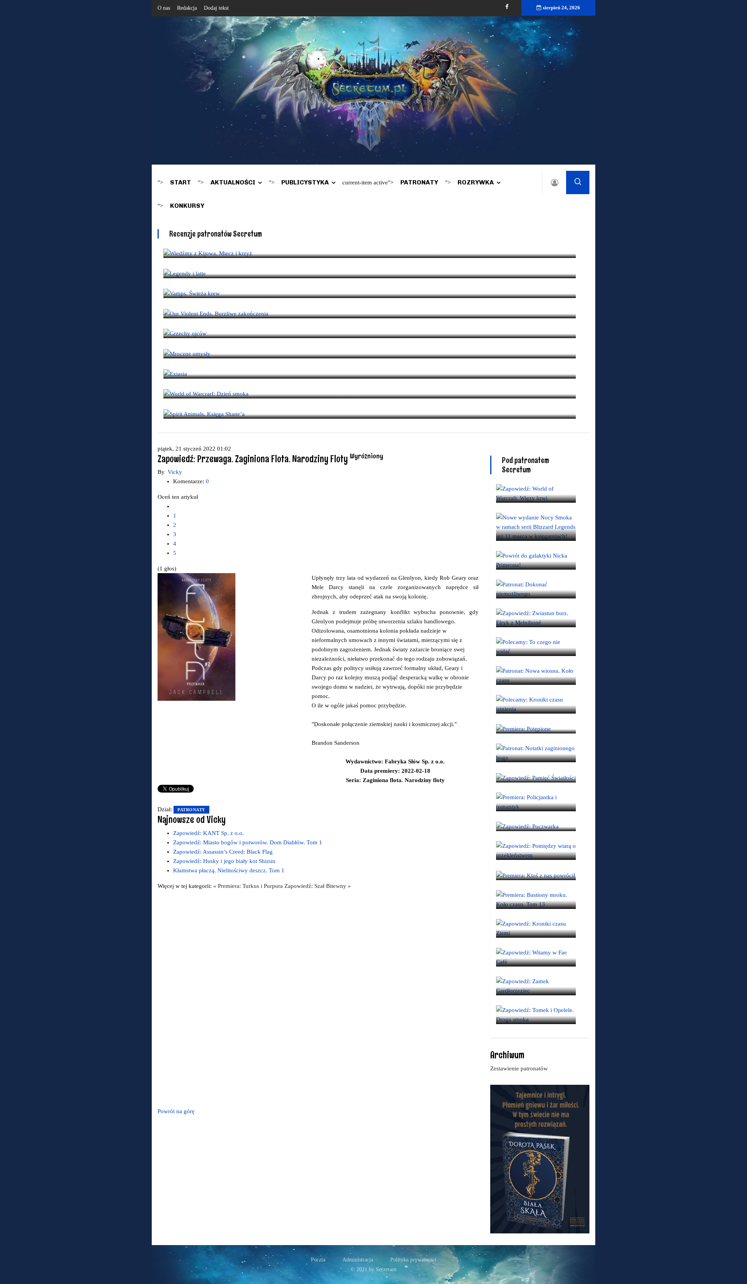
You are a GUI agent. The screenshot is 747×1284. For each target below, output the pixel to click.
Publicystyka (305, 182)
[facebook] (507, 7)
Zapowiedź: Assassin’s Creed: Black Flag (223, 852)
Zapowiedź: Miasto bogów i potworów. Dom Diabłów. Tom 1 (247, 842)
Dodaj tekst (216, 8)
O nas (164, 8)
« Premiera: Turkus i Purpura (248, 886)
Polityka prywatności (413, 1260)
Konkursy (187, 205)
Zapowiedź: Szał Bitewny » (317, 886)
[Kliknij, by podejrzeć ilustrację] (196, 636)
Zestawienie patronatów (519, 1068)
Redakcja (187, 8)
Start (180, 182)
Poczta (318, 1260)
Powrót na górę (176, 1111)
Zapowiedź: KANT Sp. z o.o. (208, 833)
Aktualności (232, 182)
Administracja (357, 1260)
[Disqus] (318, 997)
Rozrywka (476, 182)
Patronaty (419, 182)
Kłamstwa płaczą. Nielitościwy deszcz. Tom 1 (228, 870)
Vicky (175, 472)
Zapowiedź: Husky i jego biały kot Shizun (224, 861)
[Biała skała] (539, 1158)
